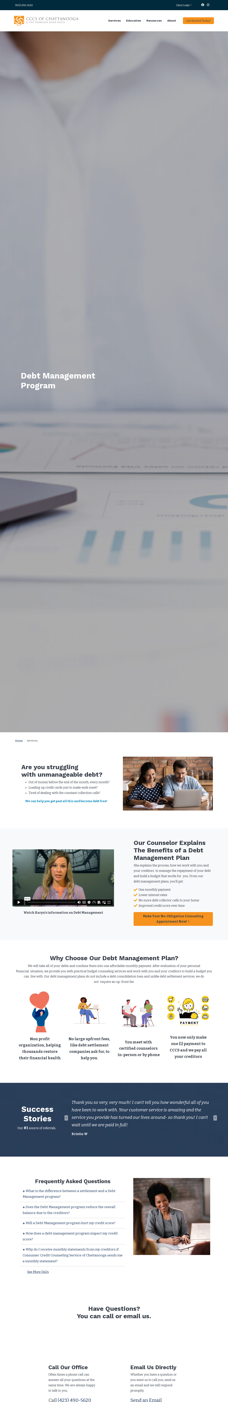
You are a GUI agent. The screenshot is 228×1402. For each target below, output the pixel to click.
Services (114, 20)
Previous (66, 1118)
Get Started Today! (198, 20)
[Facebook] (203, 5)
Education (133, 20)
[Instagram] (208, 5)
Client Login (183, 5)
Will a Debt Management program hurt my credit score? (70, 1223)
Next (215, 1118)
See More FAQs (38, 1272)
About (171, 20)
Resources (154, 20)
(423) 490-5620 (24, 5)
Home (19, 740)
